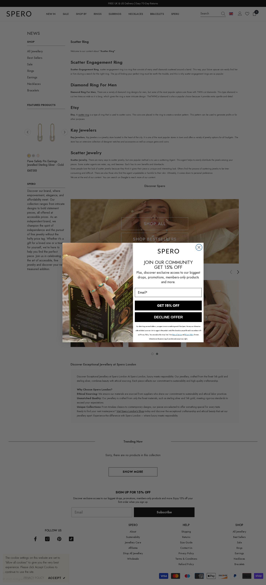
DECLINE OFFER (168, 317)
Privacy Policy (189, 335)
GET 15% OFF (168, 305)
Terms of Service (177, 335)
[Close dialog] (199, 247)
